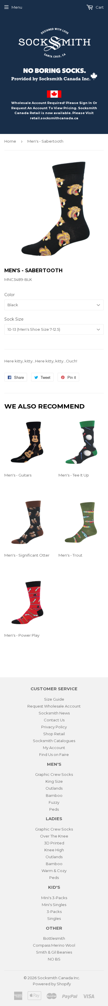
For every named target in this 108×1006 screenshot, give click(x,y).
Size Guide (54, 699)
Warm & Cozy (54, 870)
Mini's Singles (54, 904)
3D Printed (54, 843)
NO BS (54, 959)
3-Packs (54, 911)
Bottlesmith (54, 938)
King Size (54, 781)
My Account (54, 747)
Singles (54, 918)
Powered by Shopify (52, 984)
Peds (54, 809)
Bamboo (54, 795)
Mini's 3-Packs (54, 897)
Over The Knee (54, 836)
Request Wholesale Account (54, 706)
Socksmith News (54, 713)
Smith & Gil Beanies (54, 952)
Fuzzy (54, 802)
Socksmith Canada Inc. (58, 977)
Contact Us (54, 720)
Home (10, 141)
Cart (99, 7)
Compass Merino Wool (54, 945)
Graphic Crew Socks (54, 774)
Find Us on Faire (54, 754)
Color (9, 294)
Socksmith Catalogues (54, 740)
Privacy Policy (54, 727)
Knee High (54, 850)
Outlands (54, 788)
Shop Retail (54, 733)
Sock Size (14, 319)
